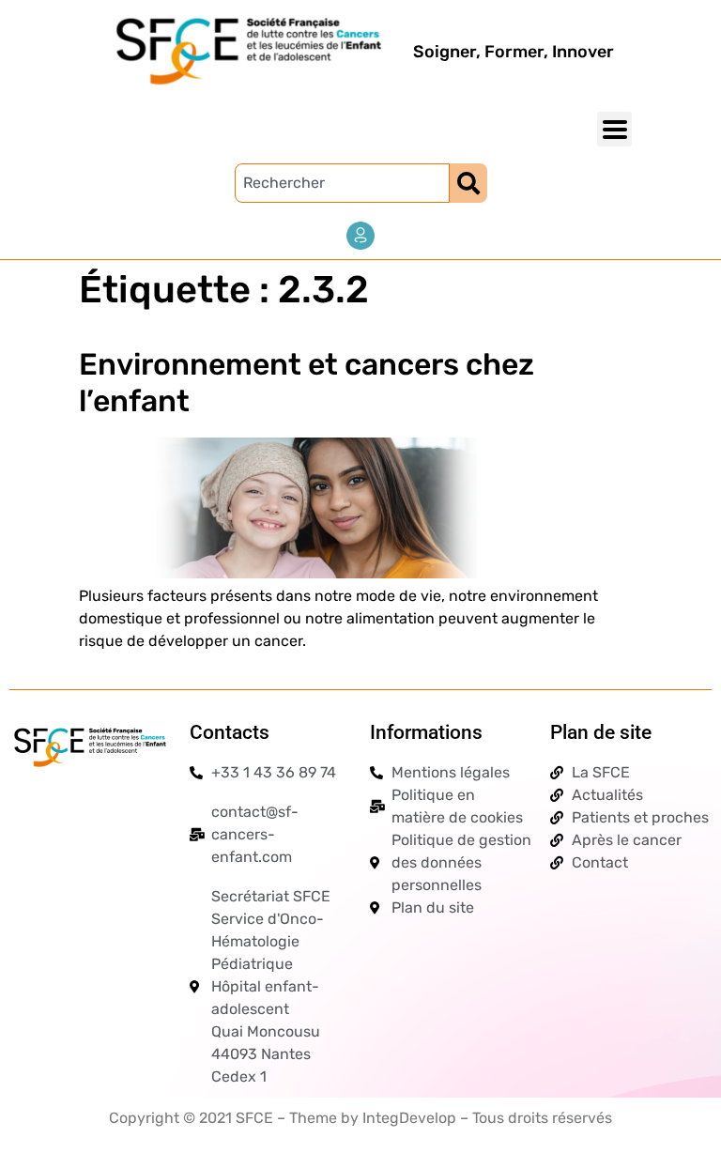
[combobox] (342, 183)
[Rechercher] (468, 183)
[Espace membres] (360, 236)
